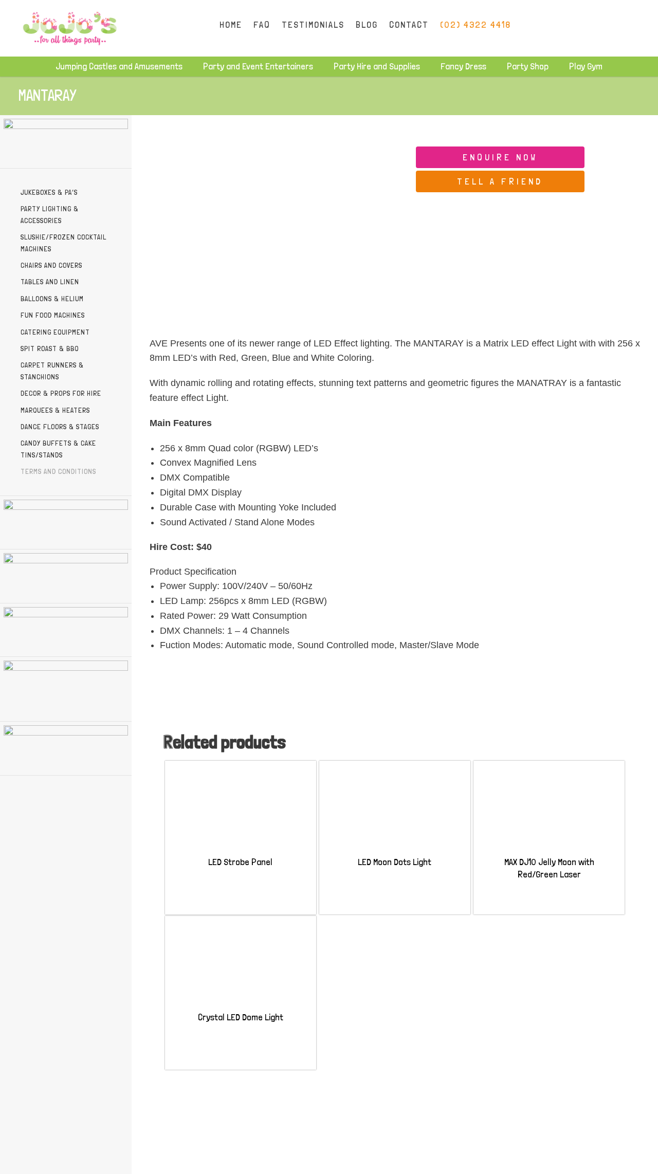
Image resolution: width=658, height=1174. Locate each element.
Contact (409, 24)
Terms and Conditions (58, 471)
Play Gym (585, 66)
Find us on (571, 24)
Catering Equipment (55, 332)
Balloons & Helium (52, 299)
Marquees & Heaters (55, 410)
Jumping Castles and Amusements (119, 66)
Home (231, 24)
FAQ (261, 24)
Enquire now (500, 157)
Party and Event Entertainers (258, 66)
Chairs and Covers (51, 265)
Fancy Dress (463, 66)
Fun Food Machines (53, 315)
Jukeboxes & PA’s (49, 192)
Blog (367, 24)
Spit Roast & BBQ (50, 348)
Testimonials (313, 24)
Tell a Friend (500, 181)
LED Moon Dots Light (394, 861)
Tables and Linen (50, 282)
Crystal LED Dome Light (240, 1017)
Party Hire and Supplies (377, 66)
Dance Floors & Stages (60, 427)
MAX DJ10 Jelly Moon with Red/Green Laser (549, 867)
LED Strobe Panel (240, 861)
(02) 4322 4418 (475, 24)
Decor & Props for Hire (61, 393)
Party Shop (528, 66)
